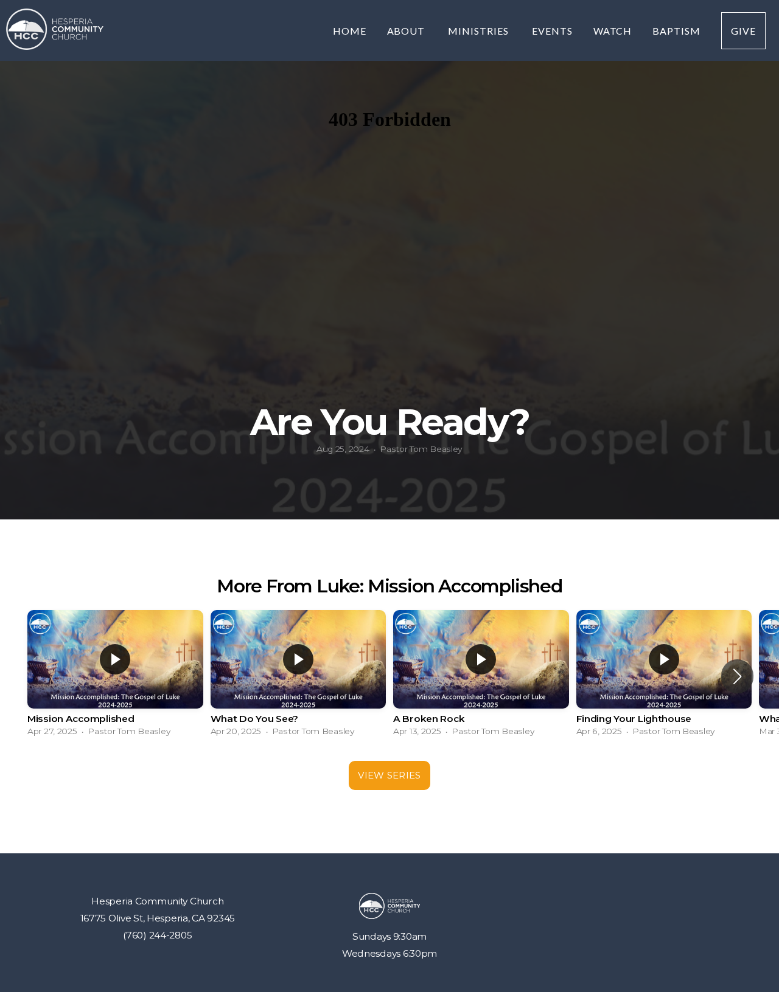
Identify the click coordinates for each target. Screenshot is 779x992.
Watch (612, 30)
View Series (389, 775)
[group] (115, 676)
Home (349, 30)
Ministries (479, 30)
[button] (737, 676)
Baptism (676, 30)
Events (552, 30)
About (407, 30)
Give (743, 30)
